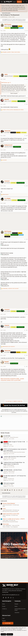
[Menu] (1, 1)
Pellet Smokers (11, 471)
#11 (26, 355)
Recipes (16, 603)
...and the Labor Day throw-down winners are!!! (15, 456)
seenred (5, 478)
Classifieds (17, 612)
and (9, 346)
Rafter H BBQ (6, 444)
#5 (26, 149)
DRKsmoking (6, 452)
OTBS (4, 508)
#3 (26, 104)
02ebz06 (5, 471)
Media (16, 606)
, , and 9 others (11, 52)
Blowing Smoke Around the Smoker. (17, 452)
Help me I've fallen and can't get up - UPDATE (14, 519)
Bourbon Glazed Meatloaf (9, 503)
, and (10, 288)
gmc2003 (6, 458)
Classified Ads (11, 478)
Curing (4, 516)
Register (4, 620)
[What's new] (23, 1)
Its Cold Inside (7, 435)
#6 (26, 185)
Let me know (21, 8)
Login (3, 618)
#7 (26, 203)
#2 (26, 79)
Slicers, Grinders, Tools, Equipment (10, 526)
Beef (11, 444)
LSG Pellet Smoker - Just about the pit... (13, 470)
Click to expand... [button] (14, 93)
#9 (26, 314)
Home (3, 603)
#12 (26, 366)
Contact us (4, 608)
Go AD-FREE (7, 623)
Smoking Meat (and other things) (20, 609)
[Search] (26, 1)
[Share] (25, 31)
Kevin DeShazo (7, 484)
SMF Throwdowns (12, 458)
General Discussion (14, 437)
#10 (26, 330)
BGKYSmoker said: (5, 82)
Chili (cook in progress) (9, 483)
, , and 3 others (13, 109)
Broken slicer (6, 524)
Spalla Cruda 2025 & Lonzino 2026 (11, 513)
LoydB (5, 465)
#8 (26, 239)
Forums (3, 606)
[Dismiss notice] (26, 5)
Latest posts (4, 501)
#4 (26, 135)
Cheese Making (10, 465)
